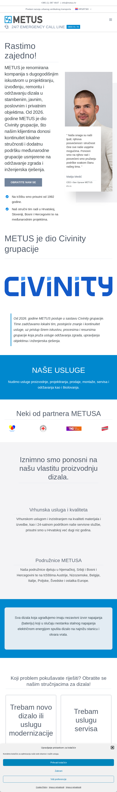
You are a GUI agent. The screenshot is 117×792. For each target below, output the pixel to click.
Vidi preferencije (58, 779)
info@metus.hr (69, 3)
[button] (112, 747)
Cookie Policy (41, 787)
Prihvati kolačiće (58, 762)
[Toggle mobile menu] (110, 19)
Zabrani (58, 771)
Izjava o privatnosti (56, 787)
